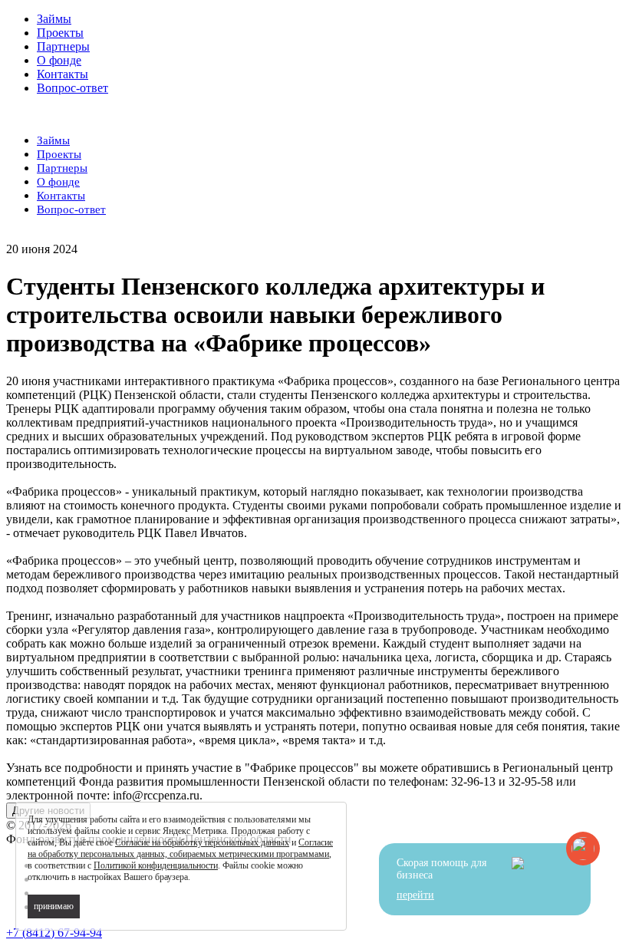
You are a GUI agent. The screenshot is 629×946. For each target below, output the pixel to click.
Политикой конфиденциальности (156, 865)
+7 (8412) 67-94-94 (54, 932)
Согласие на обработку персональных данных (202, 842)
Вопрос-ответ (72, 87)
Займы (54, 18)
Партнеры (63, 46)
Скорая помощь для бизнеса (441, 879)
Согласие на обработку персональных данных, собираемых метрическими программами (180, 848)
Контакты (62, 74)
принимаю (54, 906)
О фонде (59, 60)
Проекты (60, 32)
